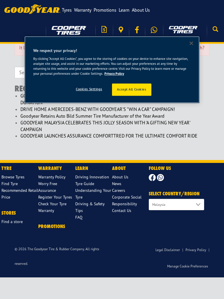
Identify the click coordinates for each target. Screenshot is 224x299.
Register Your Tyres (55, 196)
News (116, 183)
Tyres (67, 10)
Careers (118, 190)
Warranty (82, 10)
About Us (141, 10)
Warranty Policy (52, 176)
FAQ (79, 217)
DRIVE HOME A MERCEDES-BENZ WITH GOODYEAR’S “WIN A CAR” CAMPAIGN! (97, 109)
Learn (124, 10)
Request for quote (104, 30)
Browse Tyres (12, 176)
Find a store (121, 30)
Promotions (105, 10)
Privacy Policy (196, 250)
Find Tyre (9, 183)
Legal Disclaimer (167, 250)
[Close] (191, 43)
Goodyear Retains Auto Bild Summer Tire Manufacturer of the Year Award (92, 116)
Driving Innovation (92, 176)
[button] (215, 30)
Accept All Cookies (131, 90)
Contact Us (121, 210)
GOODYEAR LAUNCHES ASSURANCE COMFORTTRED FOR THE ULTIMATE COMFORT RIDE (108, 136)
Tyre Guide (84, 183)
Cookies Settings (89, 89)
